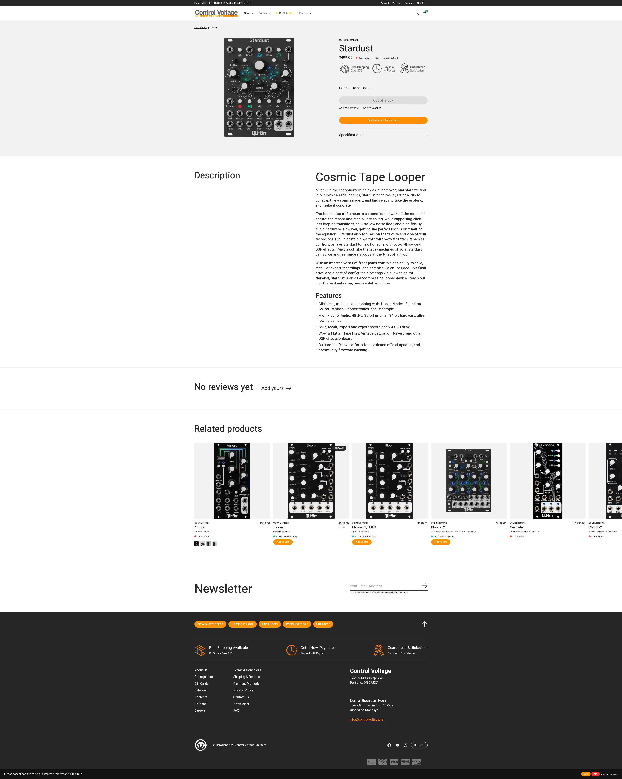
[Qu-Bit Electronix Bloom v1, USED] (390, 481)
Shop (247, 13)
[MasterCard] (382, 763)
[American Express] (405, 763)
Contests (200, 697)
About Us (200, 670)
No (595, 774)
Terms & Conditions (247, 670)
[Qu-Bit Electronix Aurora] (232, 481)
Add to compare (349, 108)
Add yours (272, 388)
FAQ (236, 710)
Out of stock (383, 100)
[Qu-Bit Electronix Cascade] (547, 481)
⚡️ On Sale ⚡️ (283, 13)
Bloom (278, 527)
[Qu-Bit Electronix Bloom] (311, 481)
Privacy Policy (243, 690)
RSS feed (261, 745)
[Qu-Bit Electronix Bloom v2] (469, 481)
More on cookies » (609, 774)
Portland (200, 704)
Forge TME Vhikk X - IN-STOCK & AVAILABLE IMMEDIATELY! (222, 3)
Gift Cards (323, 624)
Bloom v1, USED (364, 527)
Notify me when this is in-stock (383, 120)
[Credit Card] (371, 763)
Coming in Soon (242, 624)
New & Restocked (210, 624)
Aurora (199, 527)
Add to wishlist (372, 108)
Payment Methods (246, 683)
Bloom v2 (438, 527)
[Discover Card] (416, 763)
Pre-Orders (270, 624)
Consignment (203, 677)
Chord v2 (595, 527)
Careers (200, 710)
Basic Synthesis (297, 624)
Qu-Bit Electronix (349, 40)
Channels (302, 13)
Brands (263, 13)
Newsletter (241, 704)
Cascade (516, 527)
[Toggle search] (417, 13)
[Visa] (394, 763)
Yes (586, 774)
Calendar (200, 690)
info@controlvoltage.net (367, 719)
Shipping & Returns (246, 677)
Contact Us (241, 697)
